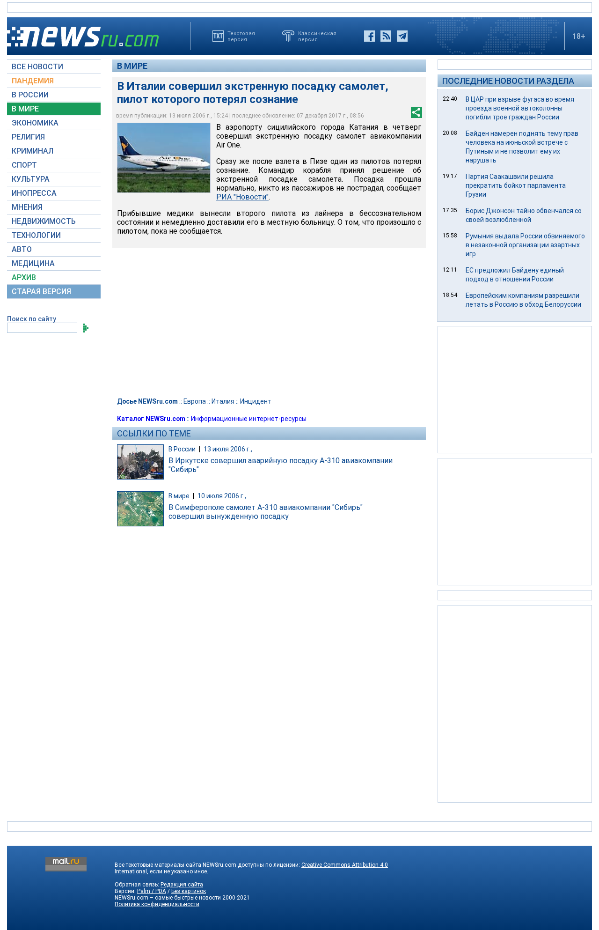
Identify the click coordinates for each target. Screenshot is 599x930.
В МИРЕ (25, 108)
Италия (223, 401)
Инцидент (255, 401)
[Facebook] (369, 36)
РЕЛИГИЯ (28, 137)
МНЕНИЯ (27, 207)
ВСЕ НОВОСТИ (37, 66)
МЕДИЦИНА (33, 263)
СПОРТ (24, 165)
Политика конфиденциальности (157, 904)
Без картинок (188, 891)
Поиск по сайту (31, 319)
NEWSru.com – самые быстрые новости (168, 897)
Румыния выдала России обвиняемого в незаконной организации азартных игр (525, 245)
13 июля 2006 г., (228, 449)
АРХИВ (24, 277)
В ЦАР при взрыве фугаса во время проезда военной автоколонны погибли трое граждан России (520, 108)
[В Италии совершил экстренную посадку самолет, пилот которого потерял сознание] (164, 158)
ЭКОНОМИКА (35, 122)
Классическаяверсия (317, 36)
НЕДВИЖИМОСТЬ (44, 221)
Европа (194, 401)
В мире (132, 66)
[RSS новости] (385, 36)
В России (182, 449)
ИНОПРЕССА (34, 193)
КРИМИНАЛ (32, 151)
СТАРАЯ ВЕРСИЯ (41, 291)
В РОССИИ (30, 94)
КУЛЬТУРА (31, 179)
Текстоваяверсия (241, 36)
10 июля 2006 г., (221, 496)
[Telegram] (402, 36)
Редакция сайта (182, 884)
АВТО (22, 249)
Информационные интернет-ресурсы (249, 418)
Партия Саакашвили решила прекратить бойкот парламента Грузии (516, 185)
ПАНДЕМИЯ (33, 80)
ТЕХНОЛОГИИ (36, 235)
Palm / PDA (151, 891)
